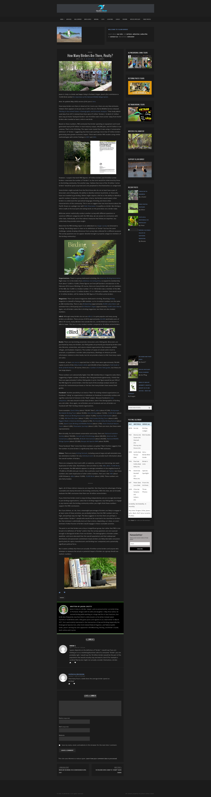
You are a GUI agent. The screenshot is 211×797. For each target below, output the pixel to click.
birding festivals (81, 453)
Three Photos (147, 19)
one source (75, 362)
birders (62, 597)
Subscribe (140, 549)
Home (61, 19)
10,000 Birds (112, 413)
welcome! (130, 37)
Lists (102, 19)
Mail (64, 727)
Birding (96, 19)
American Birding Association (110, 278)
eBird (90, 316)
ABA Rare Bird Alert (71, 418)
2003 (94, 137)
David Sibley (75, 410)
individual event (87, 456)
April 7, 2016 (79, 59)
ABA (104, 466)
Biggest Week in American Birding (70, 421)
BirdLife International (87, 439)
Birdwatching (87, 304)
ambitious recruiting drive (91, 281)
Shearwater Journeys (80, 426)
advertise (136, 34)
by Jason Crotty (90, 59)
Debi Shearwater (90, 206)
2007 (87, 137)
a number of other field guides (100, 368)
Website (62, 735)
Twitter (111, 471)
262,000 (102, 319)
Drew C (73, 646)
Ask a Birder (78, 19)
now (112, 398)
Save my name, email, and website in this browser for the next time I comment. (89, 745)
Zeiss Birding (92, 413)
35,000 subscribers (114, 306)
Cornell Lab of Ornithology (85, 436)
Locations (110, 19)
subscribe (143, 34)
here (94, 101)
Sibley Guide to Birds (81, 365)
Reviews (125, 19)
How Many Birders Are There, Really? (90, 55)
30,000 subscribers (109, 304)
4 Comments (101, 59)
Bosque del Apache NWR (89, 441)
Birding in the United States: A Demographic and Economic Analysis (83, 111)
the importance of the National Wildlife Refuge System (90, 97)
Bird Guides (87, 19)
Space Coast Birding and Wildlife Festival (78, 424)
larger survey (102, 226)
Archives (68, 19)
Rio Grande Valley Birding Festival (104, 421)
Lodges (118, 19)
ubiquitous (63, 400)
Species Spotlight (135, 19)
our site (120, 34)
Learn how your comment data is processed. (101, 758)
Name (64, 718)
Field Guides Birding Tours (99, 418)
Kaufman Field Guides (104, 416)
